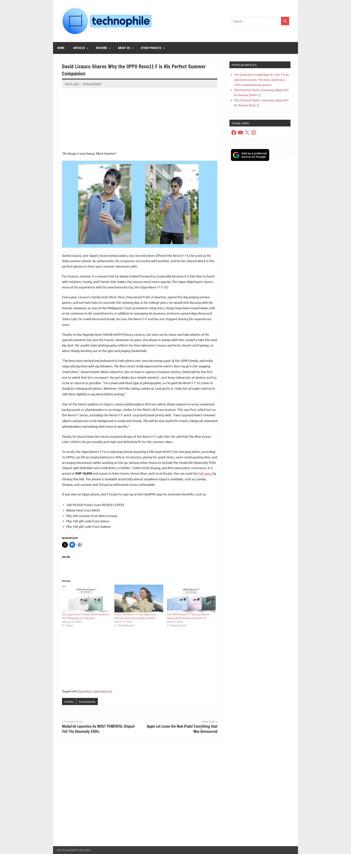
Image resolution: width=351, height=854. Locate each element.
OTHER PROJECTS (151, 48)
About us (124, 48)
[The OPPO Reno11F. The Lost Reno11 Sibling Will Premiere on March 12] (191, 599)
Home (61, 48)
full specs (205, 473)
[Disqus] (139, 794)
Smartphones (87, 701)
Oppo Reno (85, 691)
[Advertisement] (139, 116)
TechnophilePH (92, 83)
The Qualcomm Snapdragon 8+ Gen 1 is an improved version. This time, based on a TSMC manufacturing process (261, 79)
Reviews (101, 48)
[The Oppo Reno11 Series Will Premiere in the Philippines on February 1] (86, 599)
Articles (79, 48)
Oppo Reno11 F (102, 691)
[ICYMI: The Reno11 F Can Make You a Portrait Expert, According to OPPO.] (138, 599)
